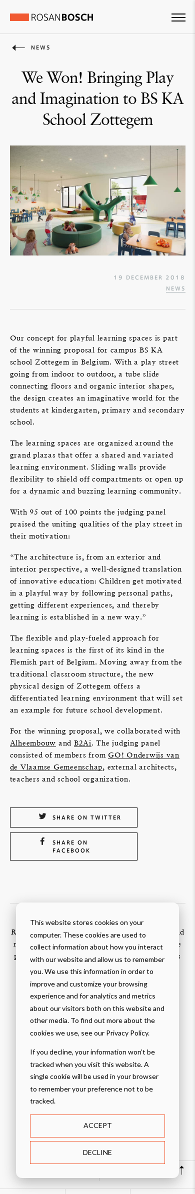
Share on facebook (71, 846)
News (176, 288)
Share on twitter (87, 817)
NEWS (40, 47)
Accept (98, 1125)
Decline (97, 1152)
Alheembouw (33, 742)
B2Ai (83, 742)
